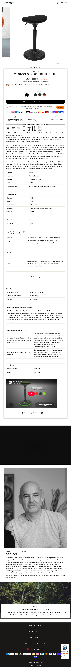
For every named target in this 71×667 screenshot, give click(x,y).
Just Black (26, 95)
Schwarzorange (35, 95)
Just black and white (31, 95)
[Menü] (68, 645)
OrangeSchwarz (44, 95)
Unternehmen (35, 625)
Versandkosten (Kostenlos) (40, 81)
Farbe (35, 91)
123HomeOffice (35, 631)
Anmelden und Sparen (35, 643)
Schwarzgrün (40, 95)
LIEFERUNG (35, 637)
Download (37, 368)
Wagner (35, 71)
